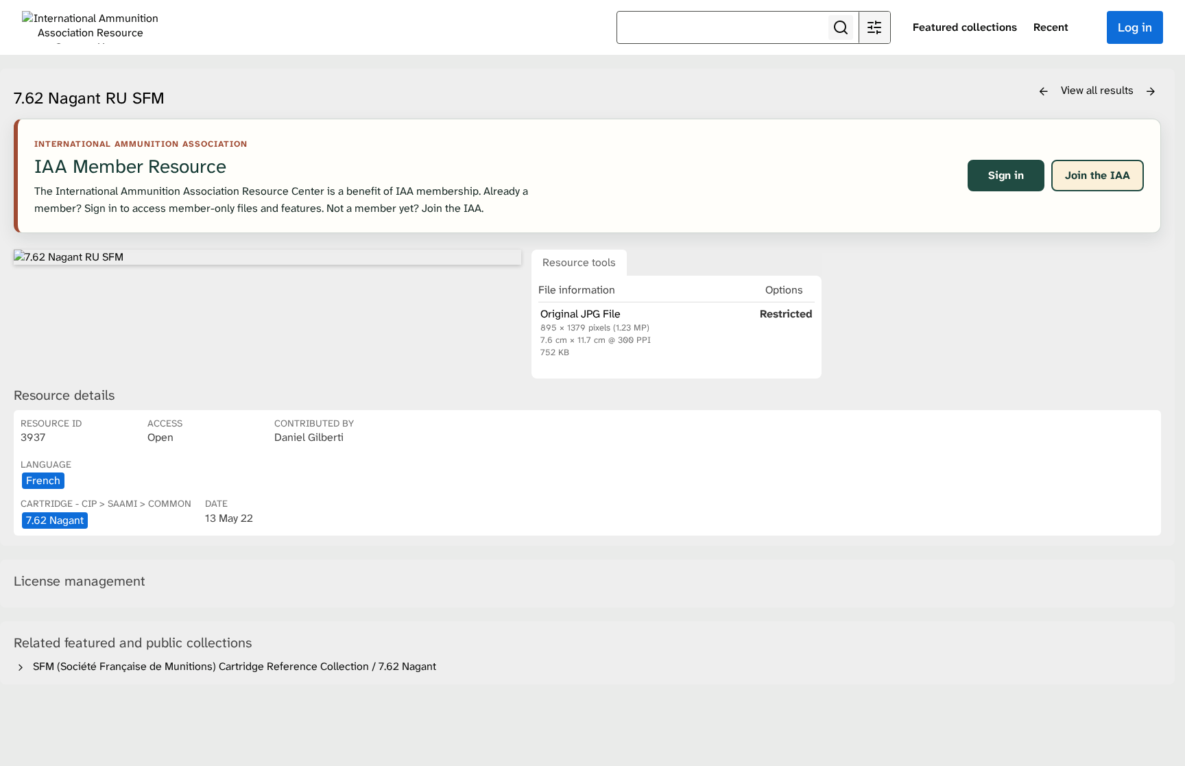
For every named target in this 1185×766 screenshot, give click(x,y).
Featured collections (965, 27)
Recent (1050, 27)
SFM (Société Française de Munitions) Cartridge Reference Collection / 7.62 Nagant (231, 666)
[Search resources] (840, 27)
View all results (1098, 90)
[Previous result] (1043, 92)
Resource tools (579, 262)
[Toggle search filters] (874, 27)
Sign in (1006, 175)
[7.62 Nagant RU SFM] (267, 257)
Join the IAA (1097, 175)
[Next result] (1150, 92)
